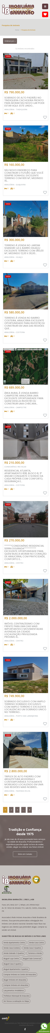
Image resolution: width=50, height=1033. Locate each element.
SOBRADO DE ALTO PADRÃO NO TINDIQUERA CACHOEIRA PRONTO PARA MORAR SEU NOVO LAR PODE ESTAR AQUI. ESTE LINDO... (24, 101)
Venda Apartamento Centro (14, 942)
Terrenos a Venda (35, 953)
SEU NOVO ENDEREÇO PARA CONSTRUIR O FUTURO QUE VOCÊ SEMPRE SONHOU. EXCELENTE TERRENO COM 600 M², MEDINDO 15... (23, 175)
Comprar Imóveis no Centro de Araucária (20, 974)
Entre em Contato (25, 854)
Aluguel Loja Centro (11, 958)
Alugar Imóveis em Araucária (15, 980)
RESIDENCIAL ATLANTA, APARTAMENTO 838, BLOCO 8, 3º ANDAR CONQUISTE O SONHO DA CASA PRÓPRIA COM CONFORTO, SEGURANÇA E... (23, 476)
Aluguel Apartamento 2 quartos (16, 969)
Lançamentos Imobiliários (14, 990)
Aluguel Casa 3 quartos (13, 964)
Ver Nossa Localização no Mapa (16, 1001)
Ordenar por (9, 41)
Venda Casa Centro (36, 942)
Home (17, 30)
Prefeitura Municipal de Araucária (16, 996)
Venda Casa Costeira (12, 948)
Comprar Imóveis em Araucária (16, 985)
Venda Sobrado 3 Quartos (14, 953)
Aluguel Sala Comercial (32, 958)
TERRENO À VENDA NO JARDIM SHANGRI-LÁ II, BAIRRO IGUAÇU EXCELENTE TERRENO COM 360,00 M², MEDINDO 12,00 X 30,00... (24, 249)
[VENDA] (25, 71)
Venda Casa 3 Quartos (32, 948)
